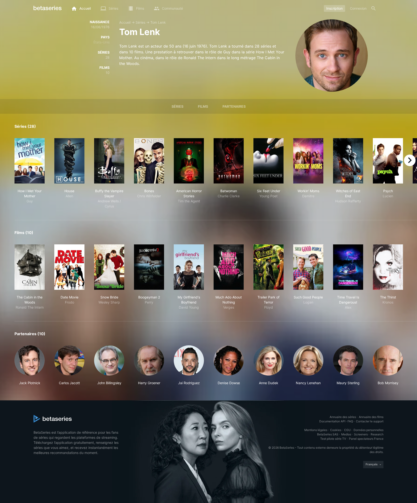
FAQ (350, 421)
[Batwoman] (229, 161)
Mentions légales (315, 430)
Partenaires (234, 106)
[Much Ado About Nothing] (229, 267)
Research (377, 434)
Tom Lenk (158, 22)
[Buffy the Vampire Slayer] (109, 161)
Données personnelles (368, 430)
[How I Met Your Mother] (29, 161)
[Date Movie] (69, 267)
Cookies (335, 430)
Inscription (334, 8)
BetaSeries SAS (327, 434)
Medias (346, 434)
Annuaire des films (371, 417)
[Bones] (149, 161)
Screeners (361, 434)
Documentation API (332, 421)
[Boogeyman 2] (149, 267)
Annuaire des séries (343, 417)
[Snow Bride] (109, 267)
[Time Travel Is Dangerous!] (348, 267)
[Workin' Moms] (308, 161)
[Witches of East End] (348, 161)
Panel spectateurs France (366, 438)
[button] (29, 365)
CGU (347, 430)
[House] (69, 161)
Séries (140, 22)
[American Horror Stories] (189, 161)
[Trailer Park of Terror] (268, 267)
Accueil (125, 22)
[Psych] (388, 161)
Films (203, 106)
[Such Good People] (308, 267)
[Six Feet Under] (268, 161)
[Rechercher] (373, 8)
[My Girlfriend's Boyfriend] (189, 267)
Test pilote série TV (333, 438)
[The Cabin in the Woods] (29, 267)
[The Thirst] (388, 267)
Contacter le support (369, 421)
